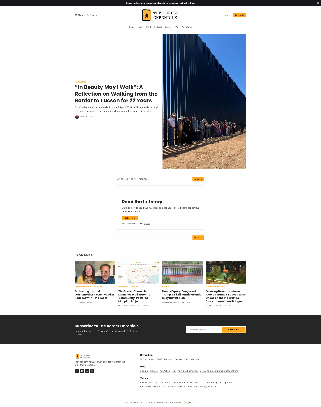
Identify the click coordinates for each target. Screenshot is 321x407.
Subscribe (239, 15)
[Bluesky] (87, 371)
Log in (227, 15)
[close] (318, 3)
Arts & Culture (162, 382)
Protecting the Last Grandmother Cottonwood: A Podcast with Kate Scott (94, 294)
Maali (178, 402)
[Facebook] (77, 371)
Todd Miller (86, 117)
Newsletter (80, 82)
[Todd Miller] (77, 116)
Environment (146, 382)
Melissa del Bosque (127, 306)
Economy (166, 286)
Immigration (226, 382)
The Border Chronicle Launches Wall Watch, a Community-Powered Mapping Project (134, 296)
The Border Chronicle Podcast (89, 286)
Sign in (147, 224)
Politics (181, 386)
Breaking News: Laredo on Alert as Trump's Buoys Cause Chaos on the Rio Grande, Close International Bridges (226, 296)
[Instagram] (92, 371)
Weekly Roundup (208, 386)
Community (211, 382)
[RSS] (82, 371)
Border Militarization (128, 286)
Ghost (171, 402)
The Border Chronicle (142, 402)
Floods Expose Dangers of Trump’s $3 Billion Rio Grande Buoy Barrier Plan (181, 294)
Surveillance (169, 386)
